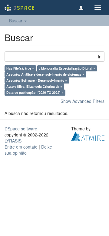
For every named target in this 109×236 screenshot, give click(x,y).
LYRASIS (13, 141)
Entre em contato (21, 147)
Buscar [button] (16, 21)
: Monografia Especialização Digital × (67, 68)
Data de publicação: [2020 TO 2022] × (34, 92)
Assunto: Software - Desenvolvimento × (36, 80)
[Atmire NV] (87, 136)
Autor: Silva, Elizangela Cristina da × (34, 86)
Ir (99, 57)
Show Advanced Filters (82, 101)
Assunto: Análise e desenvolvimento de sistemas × (45, 74)
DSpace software (21, 129)
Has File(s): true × (20, 68)
